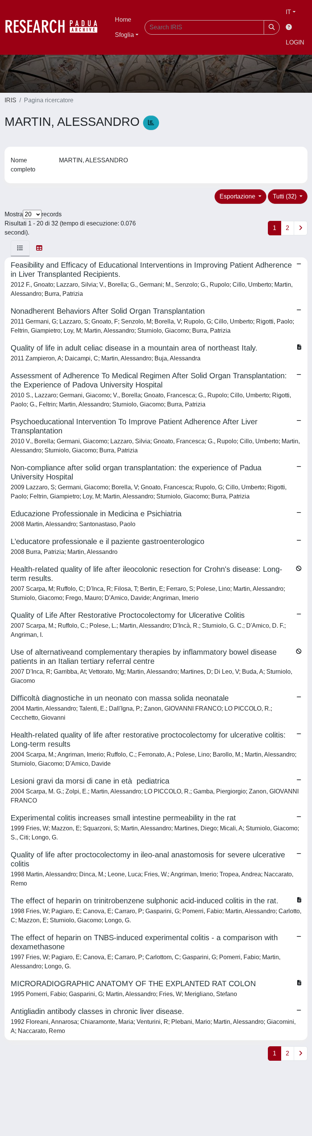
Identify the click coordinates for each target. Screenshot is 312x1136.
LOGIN (295, 42)
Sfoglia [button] (124, 35)
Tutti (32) (285, 196)
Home (123, 19)
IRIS (10, 100)
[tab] (20, 248)
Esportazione (238, 196)
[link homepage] (55, 27)
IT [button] (288, 12)
